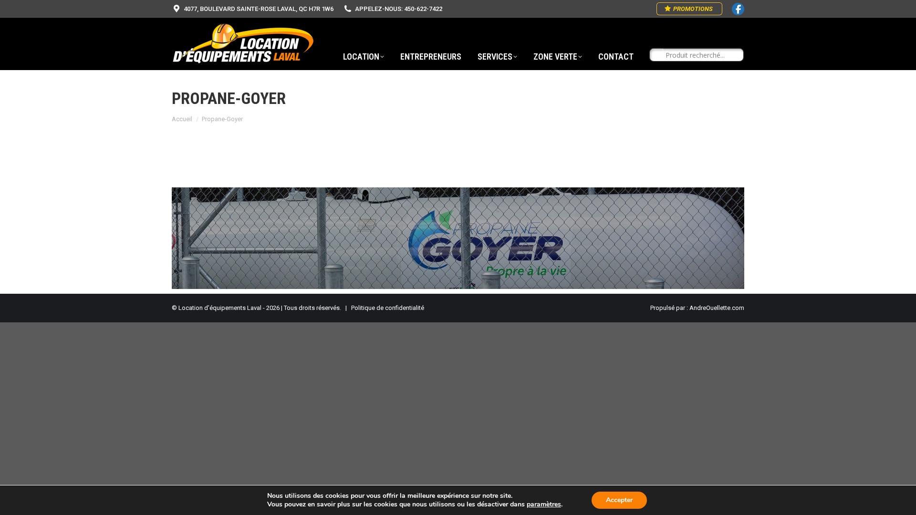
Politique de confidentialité (387, 307)
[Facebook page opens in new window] (738, 9)
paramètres (544, 504)
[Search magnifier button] (656, 55)
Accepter (619, 500)
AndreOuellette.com (716, 307)
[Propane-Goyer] (458, 238)
